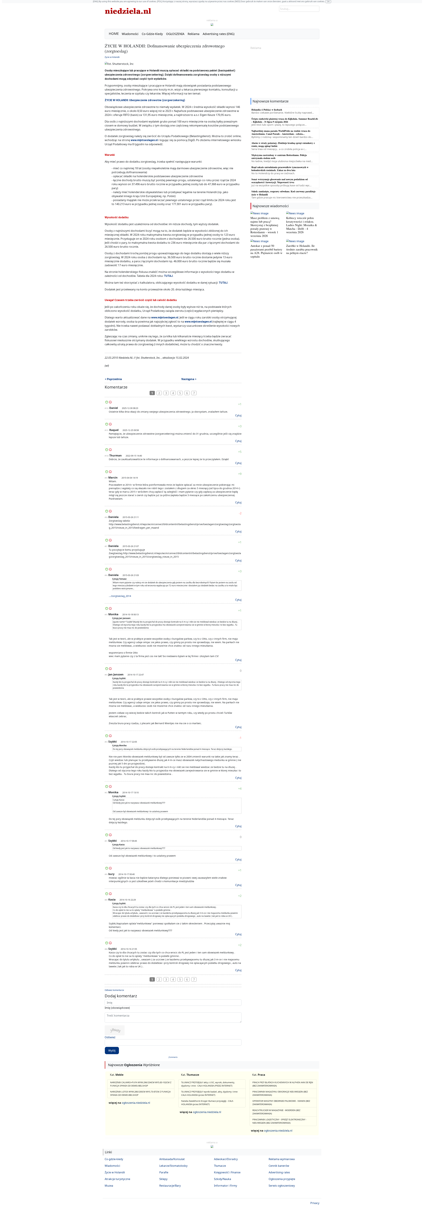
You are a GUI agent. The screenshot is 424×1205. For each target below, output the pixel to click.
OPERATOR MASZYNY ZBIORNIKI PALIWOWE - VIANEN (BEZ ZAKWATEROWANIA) (281, 1102)
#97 (106, 546)
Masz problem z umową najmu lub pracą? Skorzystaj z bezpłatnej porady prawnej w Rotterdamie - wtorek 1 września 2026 (264, 227)
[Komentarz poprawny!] (106, 403)
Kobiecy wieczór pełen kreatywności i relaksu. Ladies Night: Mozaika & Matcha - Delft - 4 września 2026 (301, 225)
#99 (106, 478)
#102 (107, 408)
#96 (106, 575)
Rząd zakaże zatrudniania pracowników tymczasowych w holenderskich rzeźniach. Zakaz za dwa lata (279, 168)
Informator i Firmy (225, 1185)
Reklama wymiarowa (282, 1159)
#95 (106, 614)
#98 (106, 517)
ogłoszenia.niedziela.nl (136, 1103)
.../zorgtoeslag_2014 (120, 596)
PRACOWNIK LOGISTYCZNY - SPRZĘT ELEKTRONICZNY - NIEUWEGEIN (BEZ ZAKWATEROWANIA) (279, 1121)
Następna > (188, 379)
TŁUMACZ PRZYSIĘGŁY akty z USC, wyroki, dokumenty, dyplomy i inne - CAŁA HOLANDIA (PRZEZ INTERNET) (208, 1084)
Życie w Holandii (112, 57)
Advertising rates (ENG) (218, 34)
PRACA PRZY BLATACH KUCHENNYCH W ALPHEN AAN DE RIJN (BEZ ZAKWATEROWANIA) (282, 1084)
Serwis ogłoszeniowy (282, 1185)
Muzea (109, 1185)
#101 (107, 430)
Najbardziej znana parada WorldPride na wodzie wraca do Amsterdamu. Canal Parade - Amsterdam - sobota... (280, 132)
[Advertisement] (284, 74)
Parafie (163, 1172)
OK (328, 1)
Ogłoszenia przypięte (282, 1179)
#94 (106, 675)
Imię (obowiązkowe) (117, 1008)
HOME (114, 33)
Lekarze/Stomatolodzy (173, 1166)
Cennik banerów (279, 1166)
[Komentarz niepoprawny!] (110, 403)
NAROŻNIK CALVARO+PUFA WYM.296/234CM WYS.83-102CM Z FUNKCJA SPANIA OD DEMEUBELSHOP (140, 1084)
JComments (173, 1057)
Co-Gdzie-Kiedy (152, 34)
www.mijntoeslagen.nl (144, 140)
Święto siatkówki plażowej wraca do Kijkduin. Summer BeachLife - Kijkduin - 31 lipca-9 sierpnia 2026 (284, 120)
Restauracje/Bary (170, 1185)
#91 (106, 841)
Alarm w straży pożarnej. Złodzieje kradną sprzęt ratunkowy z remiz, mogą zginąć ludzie (283, 144)
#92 (106, 792)
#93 (106, 742)
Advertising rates (279, 1172)
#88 (106, 949)
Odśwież (110, 1037)
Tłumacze (220, 1166)
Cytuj (238, 415)
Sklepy (163, 1179)
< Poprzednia (113, 379)
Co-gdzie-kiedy (114, 1159)
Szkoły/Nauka (222, 1179)
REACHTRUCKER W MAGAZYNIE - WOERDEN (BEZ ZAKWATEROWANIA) (276, 1112)
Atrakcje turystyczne (117, 1179)
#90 (106, 874)
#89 (106, 900)
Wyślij (111, 1050)
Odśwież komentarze (114, 990)
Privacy (314, 1203)
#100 (107, 456)
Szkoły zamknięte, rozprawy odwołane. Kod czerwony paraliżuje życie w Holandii (283, 193)
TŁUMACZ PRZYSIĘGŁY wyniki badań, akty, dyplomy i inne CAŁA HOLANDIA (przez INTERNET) (209, 1093)
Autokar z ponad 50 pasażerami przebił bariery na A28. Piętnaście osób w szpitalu (266, 251)
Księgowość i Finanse (227, 1172)
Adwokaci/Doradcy (226, 1159)
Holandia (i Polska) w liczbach (266, 109)
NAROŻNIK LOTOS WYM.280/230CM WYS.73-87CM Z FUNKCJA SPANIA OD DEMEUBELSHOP (140, 1093)
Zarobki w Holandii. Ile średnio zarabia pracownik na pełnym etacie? (302, 249)
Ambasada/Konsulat (172, 1159)
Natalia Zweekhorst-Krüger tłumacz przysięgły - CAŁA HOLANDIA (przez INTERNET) (207, 1102)
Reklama (193, 34)
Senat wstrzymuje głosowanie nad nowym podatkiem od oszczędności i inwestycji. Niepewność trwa (279, 181)
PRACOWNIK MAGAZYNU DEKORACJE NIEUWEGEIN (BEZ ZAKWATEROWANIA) (280, 1093)
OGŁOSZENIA (175, 34)
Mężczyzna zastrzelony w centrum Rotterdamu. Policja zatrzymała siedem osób (279, 156)
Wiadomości (130, 34)
